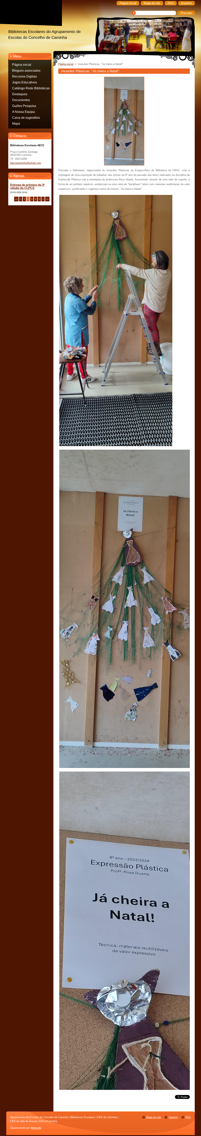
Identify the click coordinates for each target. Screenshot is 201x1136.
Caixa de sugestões (26, 117)
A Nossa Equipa (23, 111)
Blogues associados (26, 70)
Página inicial (21, 64)
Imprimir (173, 1117)
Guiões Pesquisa (24, 106)
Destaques (19, 94)
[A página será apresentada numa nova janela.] (124, 165)
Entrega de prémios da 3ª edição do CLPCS (27, 186)
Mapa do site (153, 1117)
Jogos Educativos (24, 82)
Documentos (21, 100)
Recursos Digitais (24, 76)
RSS (188, 1117)
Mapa (16, 123)
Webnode (36, 1127)
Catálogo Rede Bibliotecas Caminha (31, 89)
